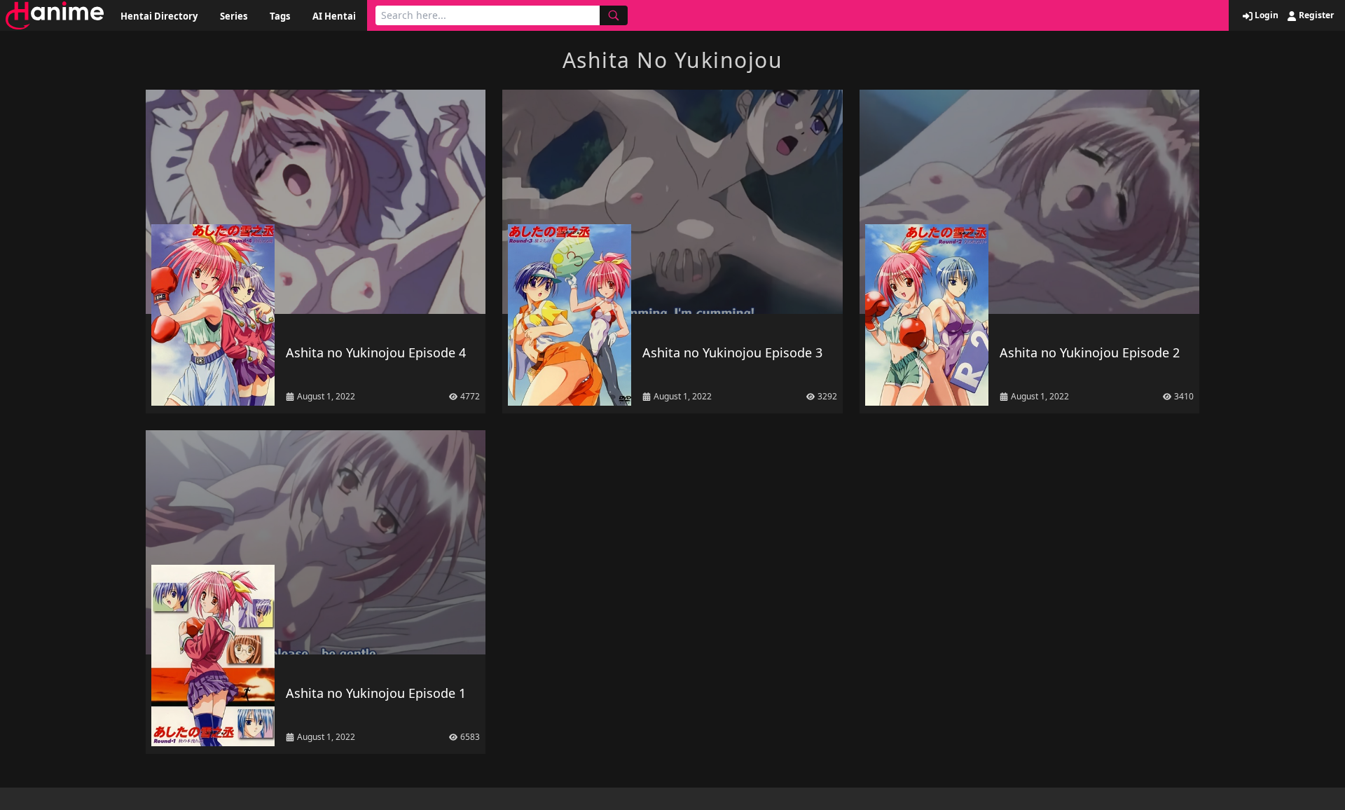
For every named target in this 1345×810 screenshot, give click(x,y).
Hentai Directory (159, 16)
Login (1265, 15)
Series (233, 16)
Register (1315, 15)
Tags (280, 16)
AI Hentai (334, 16)
